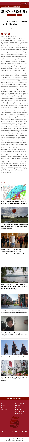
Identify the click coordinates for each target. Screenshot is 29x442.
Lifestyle (17, 405)
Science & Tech (19, 403)
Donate (19, 15)
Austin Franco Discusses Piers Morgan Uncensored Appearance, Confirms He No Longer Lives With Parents (14, 334)
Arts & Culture (5, 410)
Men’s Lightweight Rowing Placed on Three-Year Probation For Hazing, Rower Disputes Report (14, 286)
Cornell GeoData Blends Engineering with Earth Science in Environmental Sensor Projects (14, 226)
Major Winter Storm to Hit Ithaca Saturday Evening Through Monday (14, 202)
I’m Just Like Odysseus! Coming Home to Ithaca (14, 357)
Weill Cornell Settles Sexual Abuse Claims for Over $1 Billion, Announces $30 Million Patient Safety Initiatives (14, 378)
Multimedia (18, 410)
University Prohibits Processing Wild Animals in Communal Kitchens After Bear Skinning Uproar (14, 311)
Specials (17, 407)
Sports (3, 407)
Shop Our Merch (11, 15)
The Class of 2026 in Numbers (10, 6)
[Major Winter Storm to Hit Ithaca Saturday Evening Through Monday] (14, 192)
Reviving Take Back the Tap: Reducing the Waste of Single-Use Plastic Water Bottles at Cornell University (13, 252)
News (2, 403)
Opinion (3, 405)
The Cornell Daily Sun (8, 28)
